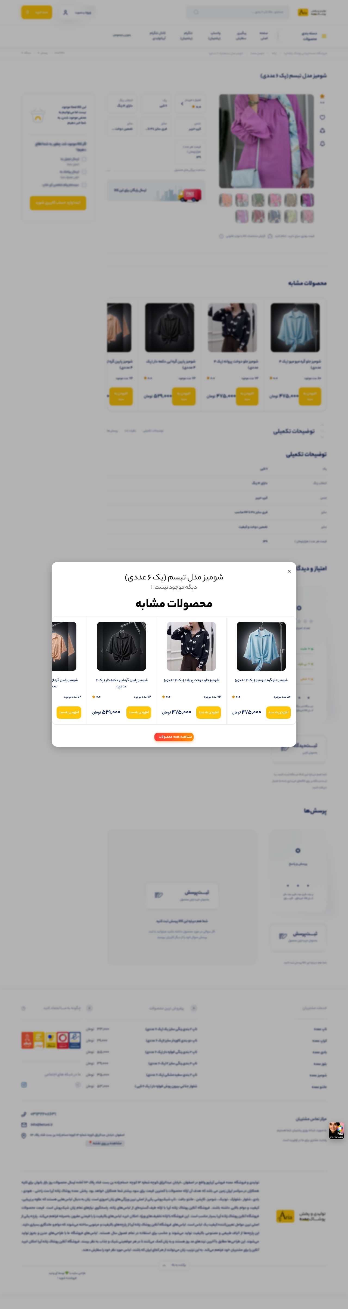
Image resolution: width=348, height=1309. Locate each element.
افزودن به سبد (278, 712)
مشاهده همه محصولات (175, 737)
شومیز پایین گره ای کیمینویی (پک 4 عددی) (52, 684)
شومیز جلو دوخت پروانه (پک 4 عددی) (191, 681)
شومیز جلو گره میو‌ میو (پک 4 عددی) (261, 681)
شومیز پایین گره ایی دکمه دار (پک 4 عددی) (122, 684)
